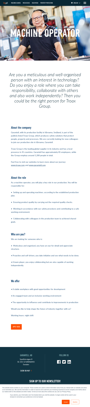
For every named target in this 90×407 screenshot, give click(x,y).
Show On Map (25, 371)
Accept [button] (66, 402)
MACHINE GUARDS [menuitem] (16, 3)
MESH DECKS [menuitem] (26, 3)
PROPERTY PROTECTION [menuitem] (46, 3)
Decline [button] (75, 402)
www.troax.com (18, 165)
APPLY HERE (16, 327)
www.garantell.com (37, 165)
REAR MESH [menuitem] (35, 3)
